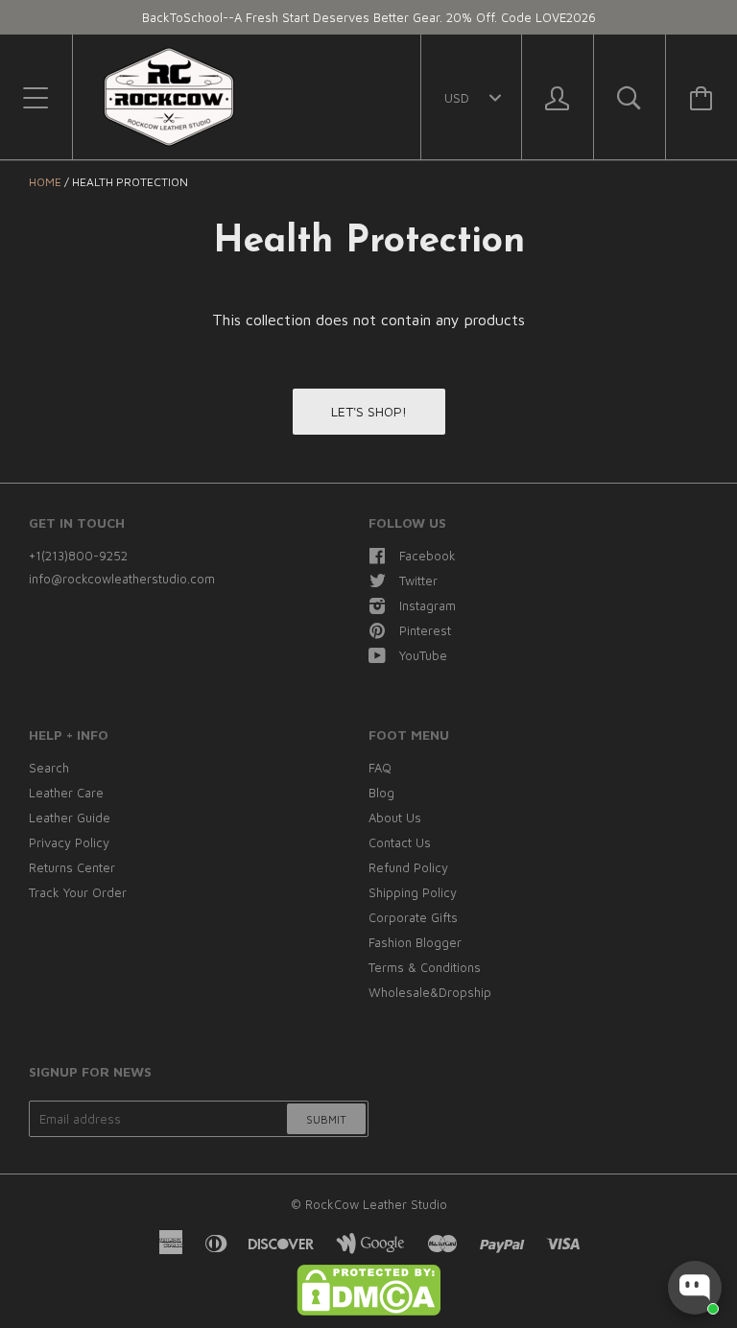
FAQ (380, 767)
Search (49, 767)
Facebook (427, 555)
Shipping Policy (412, 892)
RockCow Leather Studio (376, 1204)
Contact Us (399, 842)
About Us (394, 817)
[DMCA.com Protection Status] (368, 1310)
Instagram (427, 605)
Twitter (418, 580)
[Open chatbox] (695, 1288)
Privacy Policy (69, 842)
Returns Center (72, 867)
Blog (381, 792)
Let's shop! (369, 411)
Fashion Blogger (415, 942)
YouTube (423, 655)
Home (45, 182)
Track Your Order (78, 892)
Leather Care (66, 792)
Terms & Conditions (424, 967)
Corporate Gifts (413, 917)
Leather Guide (69, 817)
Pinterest (425, 630)
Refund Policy (408, 867)
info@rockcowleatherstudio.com (122, 578)
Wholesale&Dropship (429, 992)
